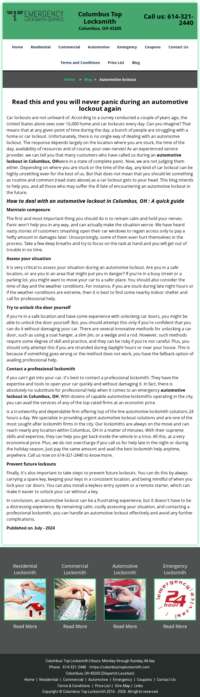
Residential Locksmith (25, 569)
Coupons (153, 46)
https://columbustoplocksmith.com (120, 667)
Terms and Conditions (80, 62)
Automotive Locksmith (125, 569)
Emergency (127, 46)
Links (138, 686)
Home (17, 46)
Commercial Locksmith (75, 569)
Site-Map (122, 686)
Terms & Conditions (73, 686)
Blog (136, 62)
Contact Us (178, 46)
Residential (41, 46)
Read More (25, 626)
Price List (116, 62)
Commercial (69, 46)
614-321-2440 (180, 19)
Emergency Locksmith (175, 569)
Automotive (98, 46)
